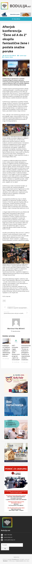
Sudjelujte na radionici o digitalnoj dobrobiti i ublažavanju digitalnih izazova (6, 351)
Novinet (5, 561)
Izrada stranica (20, 561)
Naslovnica (16, 557)
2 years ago (22, 55)
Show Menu (17, 19)
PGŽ (4, 300)
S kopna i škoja (8, 57)
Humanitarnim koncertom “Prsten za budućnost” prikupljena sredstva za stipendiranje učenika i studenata (26, 353)
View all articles (16, 331)
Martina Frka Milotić (10, 55)
